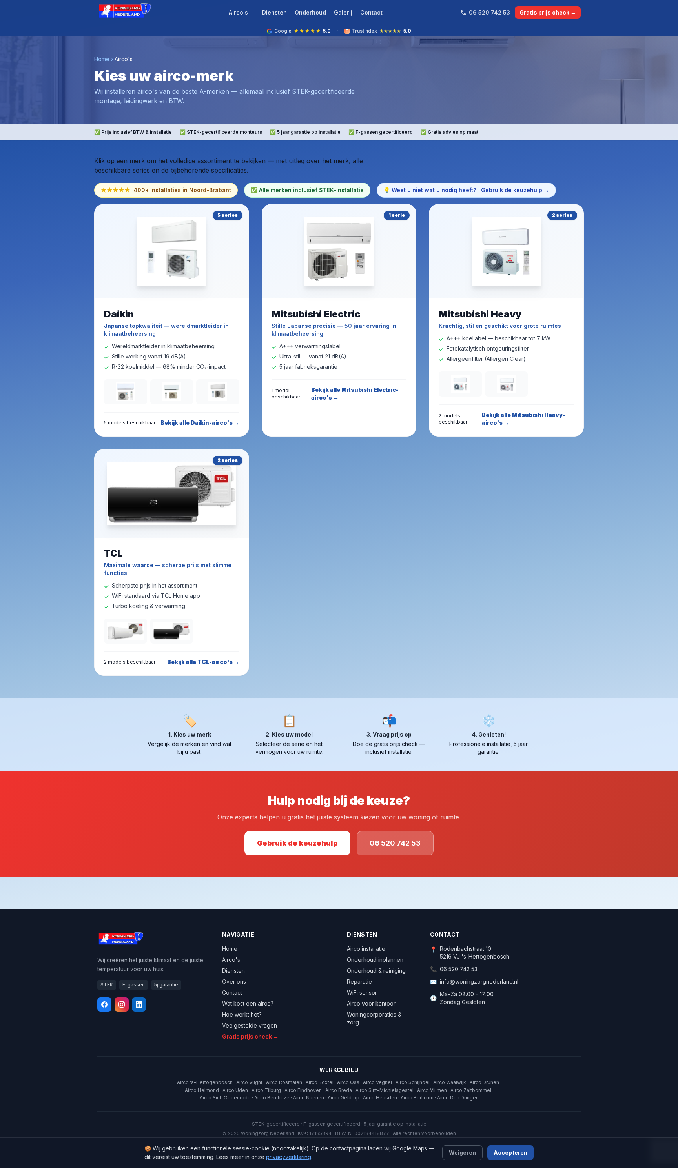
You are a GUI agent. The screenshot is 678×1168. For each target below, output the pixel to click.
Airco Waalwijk (449, 1082)
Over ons (234, 981)
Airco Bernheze (272, 1098)
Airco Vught (249, 1082)
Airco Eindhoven (303, 1090)
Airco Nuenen (308, 1098)
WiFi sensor (362, 992)
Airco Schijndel (413, 1082)
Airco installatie (366, 948)
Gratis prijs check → (547, 12)
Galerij (343, 12)
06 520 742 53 (489, 12)
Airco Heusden (380, 1098)
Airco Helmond (202, 1090)
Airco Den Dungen (458, 1098)
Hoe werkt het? (242, 1014)
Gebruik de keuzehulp (297, 843)
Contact (371, 12)
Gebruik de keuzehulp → (515, 190)
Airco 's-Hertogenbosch (205, 1082)
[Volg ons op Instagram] (122, 1004)
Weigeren (462, 1152)
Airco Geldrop (343, 1098)
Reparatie (359, 981)
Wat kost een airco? (247, 1003)
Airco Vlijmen (432, 1090)
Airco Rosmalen (284, 1082)
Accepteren (510, 1152)
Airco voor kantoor (371, 1003)
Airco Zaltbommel (470, 1090)
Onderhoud (310, 12)
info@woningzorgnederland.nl (479, 981)
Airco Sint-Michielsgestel (384, 1090)
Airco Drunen (484, 1082)
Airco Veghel (377, 1082)
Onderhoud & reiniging (376, 970)
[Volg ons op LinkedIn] (139, 1004)
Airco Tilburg (266, 1090)
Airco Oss (348, 1082)
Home (101, 59)
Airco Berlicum (417, 1098)
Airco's (238, 12)
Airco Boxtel (320, 1082)
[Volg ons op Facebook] (104, 1004)
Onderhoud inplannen (375, 959)
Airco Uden (235, 1090)
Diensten (274, 12)
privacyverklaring (288, 1156)
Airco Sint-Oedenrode (225, 1098)
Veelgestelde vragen (249, 1025)
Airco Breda (338, 1090)
